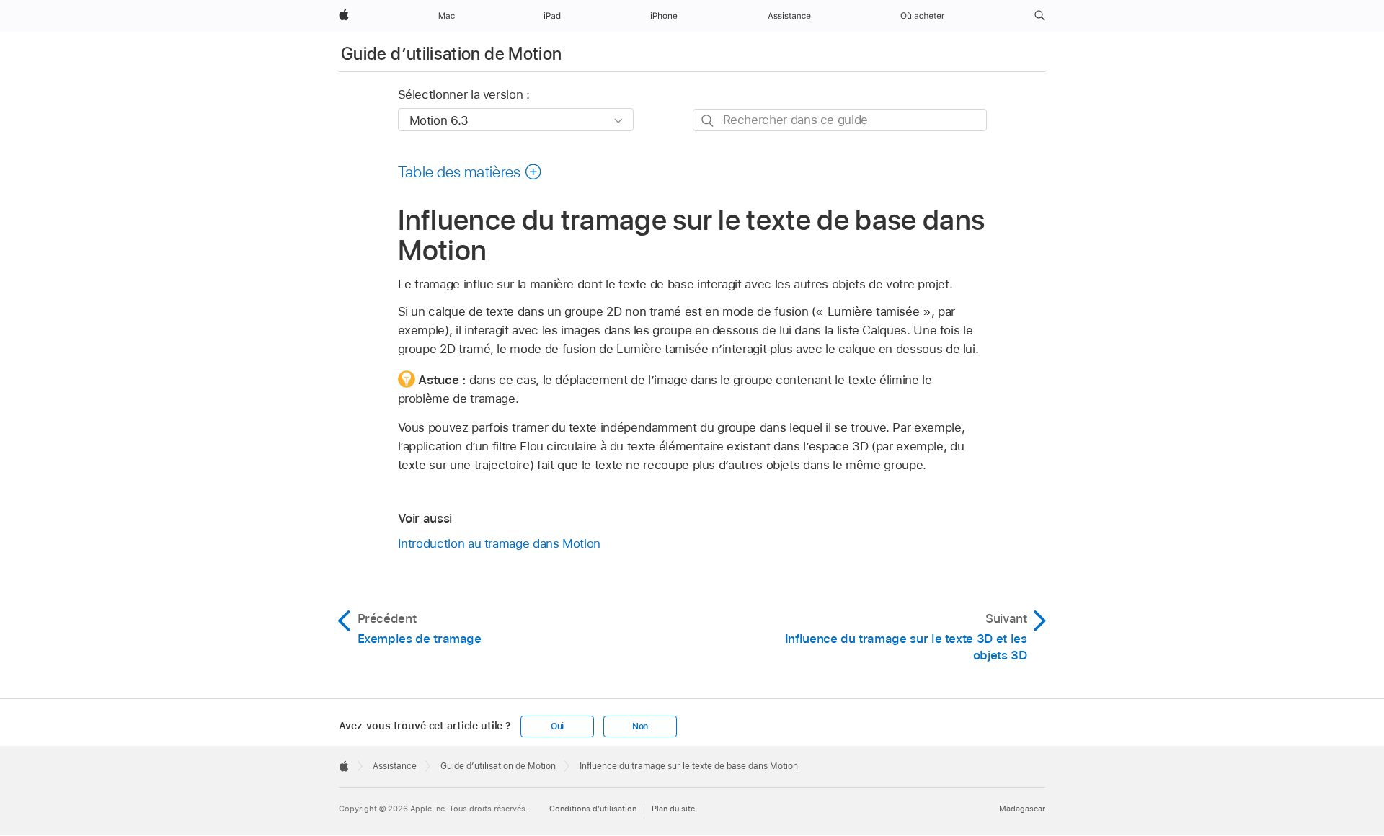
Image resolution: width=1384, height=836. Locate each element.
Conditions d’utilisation (592, 809)
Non (640, 726)
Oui (557, 726)
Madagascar (1022, 809)
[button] (1040, 16)
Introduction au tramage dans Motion (499, 543)
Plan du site (673, 809)
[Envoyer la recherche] (708, 120)
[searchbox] (840, 120)
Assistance (395, 766)
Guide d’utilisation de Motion (451, 53)
